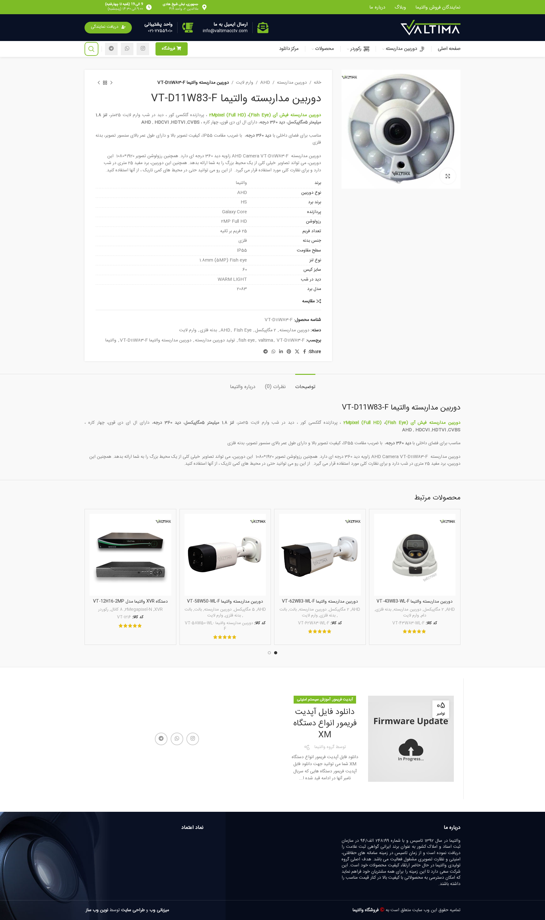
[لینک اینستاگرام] (143, 49)
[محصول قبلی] (111, 83)
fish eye (246, 340)
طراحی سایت (133, 910)
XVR (158, 610)
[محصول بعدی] (99, 83)
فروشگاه (168, 48)
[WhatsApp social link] (127, 49)
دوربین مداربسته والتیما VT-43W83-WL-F (415, 601)
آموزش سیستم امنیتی (314, 699)
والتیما (110, 340)
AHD (265, 82)
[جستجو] (91, 49)
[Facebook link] (304, 352)
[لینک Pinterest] (289, 352)
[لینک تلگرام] (111, 49)
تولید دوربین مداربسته (215, 340)
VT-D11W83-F (291, 340)
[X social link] (297, 352)
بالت (293, 610)
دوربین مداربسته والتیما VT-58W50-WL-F (225, 601)
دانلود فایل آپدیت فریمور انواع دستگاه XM (325, 723)
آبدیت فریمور (343, 699)
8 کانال (117, 610)
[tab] (305, 383)
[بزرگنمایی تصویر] (448, 176)
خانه (317, 82)
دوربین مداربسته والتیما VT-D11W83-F (155, 340)
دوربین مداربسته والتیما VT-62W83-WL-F (320, 601)
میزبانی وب (159, 910)
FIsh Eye (243, 330)
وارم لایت (244, 82)
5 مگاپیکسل (244, 610)
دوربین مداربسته (292, 82)
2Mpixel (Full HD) (227, 115)
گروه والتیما (324, 747)
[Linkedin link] (281, 352)
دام (423, 616)
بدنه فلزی (208, 330)
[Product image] (415, 555)
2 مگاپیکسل (265, 330)
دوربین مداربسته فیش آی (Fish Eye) (285, 115)
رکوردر (103, 610)
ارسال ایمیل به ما (231, 24)
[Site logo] (430, 28)
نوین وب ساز (97, 910)
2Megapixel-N (138, 610)
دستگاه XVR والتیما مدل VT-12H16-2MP (130, 601)
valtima (265, 340)
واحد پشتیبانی (158, 24)
